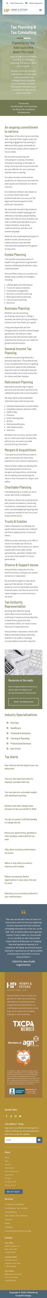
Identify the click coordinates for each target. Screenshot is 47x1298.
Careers (8, 1165)
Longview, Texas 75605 (12, 1263)
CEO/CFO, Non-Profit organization (23, 963)
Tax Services (23, 103)
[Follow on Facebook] (6, 1116)
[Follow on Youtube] (20, 1116)
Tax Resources (23, 112)
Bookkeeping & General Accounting (18, 1231)
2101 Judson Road (11, 1260)
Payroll (7, 1223)
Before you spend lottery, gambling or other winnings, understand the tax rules (21, 836)
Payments (9, 1175)
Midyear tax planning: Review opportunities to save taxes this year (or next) (20, 879)
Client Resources (16, 3)
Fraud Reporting (11, 1212)
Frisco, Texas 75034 (11, 1277)
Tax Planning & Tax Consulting (23, 106)
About (7, 1158)
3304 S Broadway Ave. (12, 1246)
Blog (6, 1161)
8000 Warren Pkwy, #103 (13, 1274)
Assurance (8, 1220)
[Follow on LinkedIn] (11, 1116)
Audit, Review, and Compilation (16, 1216)
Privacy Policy (10, 1185)
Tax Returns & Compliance (23, 109)
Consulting (8, 1227)
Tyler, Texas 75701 (11, 1249)
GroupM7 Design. (23, 1296)
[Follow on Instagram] (15, 1116)
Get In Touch (13, 1191)
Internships (9, 1168)
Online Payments (36, 3)
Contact (8, 1178)
